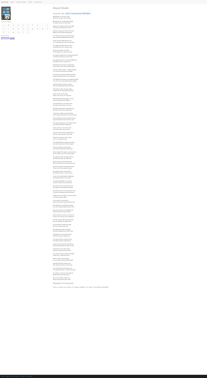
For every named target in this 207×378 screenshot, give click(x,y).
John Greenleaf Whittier (78, 13)
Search (12, 2)
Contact (30, 2)
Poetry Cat (4, 2)
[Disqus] (129, 311)
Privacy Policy (38, 2)
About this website (21, 2)
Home (2, 376)
